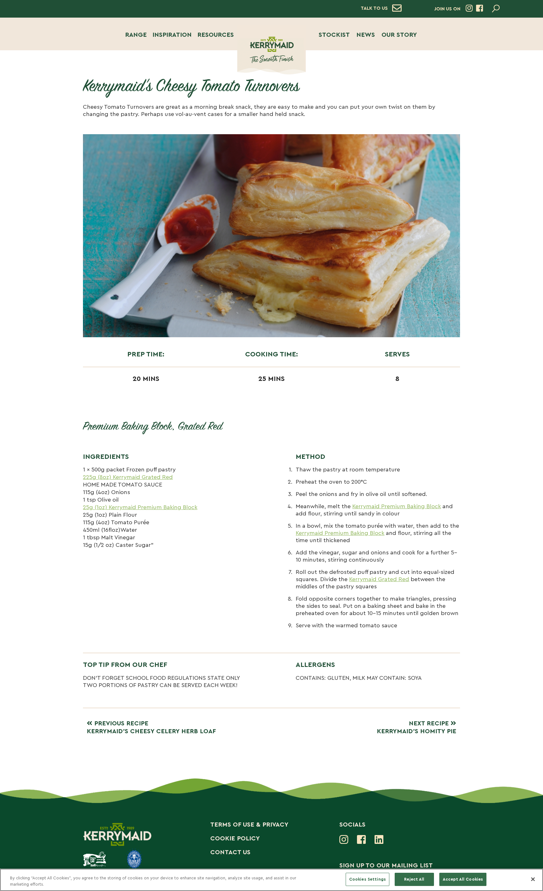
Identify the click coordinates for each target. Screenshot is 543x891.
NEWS (365, 35)
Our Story (399, 35)
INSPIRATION (172, 35)
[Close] (533, 879)
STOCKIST (334, 35)
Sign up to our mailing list (386, 865)
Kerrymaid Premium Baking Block (396, 506)
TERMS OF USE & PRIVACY (249, 825)
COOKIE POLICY (235, 838)
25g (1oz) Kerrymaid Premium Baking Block (140, 507)
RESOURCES (215, 35)
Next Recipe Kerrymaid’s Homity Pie (416, 727)
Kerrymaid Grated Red (379, 579)
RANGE (136, 35)
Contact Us (230, 852)
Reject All (414, 879)
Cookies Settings (367, 879)
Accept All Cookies (463, 879)
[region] (271, 880)
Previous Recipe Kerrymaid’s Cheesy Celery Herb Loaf (151, 727)
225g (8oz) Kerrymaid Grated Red (128, 477)
